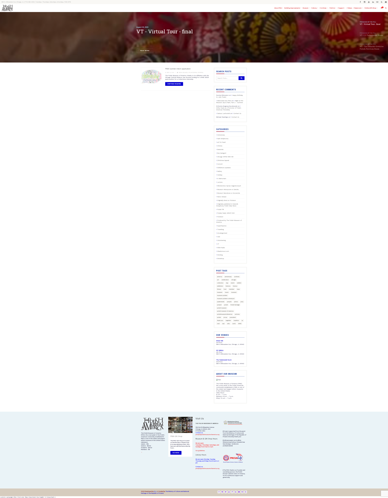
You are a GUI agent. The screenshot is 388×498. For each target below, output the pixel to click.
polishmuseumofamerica (224, 314)
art (218, 280)
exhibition (220, 286)
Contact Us (237, 113)
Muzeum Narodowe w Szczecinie (228, 193)
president (233, 317)
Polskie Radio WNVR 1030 (226, 213)
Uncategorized (222, 233)
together (228, 320)
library (219, 289)
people (229, 301)
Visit (218, 236)
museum (219, 292)
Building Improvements (292, 8)
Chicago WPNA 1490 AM (225, 157)
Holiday (219, 175)
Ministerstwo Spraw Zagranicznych (229, 186)
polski (219, 317)
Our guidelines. (200, 451)
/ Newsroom (357, 8)
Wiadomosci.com (223, 251)
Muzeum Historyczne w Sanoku (228, 189)
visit (218, 323)
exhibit (239, 283)
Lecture (219, 182)
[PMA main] (7, 8)
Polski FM (220, 209)
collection (220, 283)
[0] (380, 8)
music (227, 292)
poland (219, 305)
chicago (233, 280)
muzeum (233, 292)
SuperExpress (221, 226)
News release (183, 72)
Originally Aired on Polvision (226, 200)
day (227, 283)
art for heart (221, 142)
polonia (237, 314)
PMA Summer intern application (178, 68)
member (231, 289)
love (225, 289)
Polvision (220, 216)
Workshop (220, 258)
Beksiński (220, 149)
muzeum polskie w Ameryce (225, 298)
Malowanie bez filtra (224, 100)
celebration (225, 280)
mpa (238, 289)
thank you (220, 320)
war (223, 323)
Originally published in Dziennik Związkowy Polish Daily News (227, 205)
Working (200, 72)
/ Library (314, 8)
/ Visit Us (332, 8)
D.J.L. (155, 491)
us (242, 320)
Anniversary (221, 135)
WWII (239, 323)
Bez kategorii (221, 153)
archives (236, 276)
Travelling (220, 229)
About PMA (278, 8)
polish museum (221, 308)
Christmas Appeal (223, 160)
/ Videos (349, 8)
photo (236, 301)
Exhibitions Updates (224, 167)
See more (175, 453)
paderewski (220, 301)
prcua (225, 317)
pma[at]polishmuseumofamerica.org (207, 434)
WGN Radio (221, 247)
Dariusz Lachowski (223, 113)
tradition (236, 320)
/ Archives (322, 8)
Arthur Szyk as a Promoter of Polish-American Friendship (228, 109)
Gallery (219, 171)
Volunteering (192, 72)
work (234, 323)
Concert (220, 164)
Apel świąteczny (222, 138)
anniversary (228, 276)
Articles (219, 146)
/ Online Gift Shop (370, 8)
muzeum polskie (222, 295)
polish (226, 305)
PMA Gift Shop (176, 436)
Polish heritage (235, 305)
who (228, 323)
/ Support (341, 8)
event (232, 283)
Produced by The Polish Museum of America (229, 221)
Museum (305, 8)
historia (228, 286)
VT (218, 244)
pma (242, 301)
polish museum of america (225, 311)
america (219, 276)
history (235, 286)
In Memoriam (221, 178)
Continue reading (174, 84)
